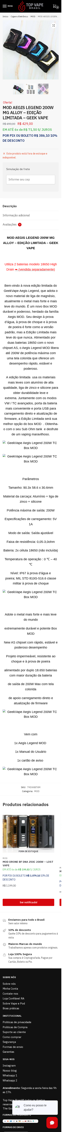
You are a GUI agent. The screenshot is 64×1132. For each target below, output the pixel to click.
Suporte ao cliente (14, 1032)
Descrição (10, 206)
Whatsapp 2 (10, 1080)
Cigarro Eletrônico (19, 16)
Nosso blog (10, 1070)
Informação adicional (16, 215)
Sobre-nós (9, 983)
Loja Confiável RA (13, 998)
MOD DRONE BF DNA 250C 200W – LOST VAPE (28, 863)
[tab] (31, 206)
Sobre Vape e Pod (14, 1003)
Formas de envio (13, 1047)
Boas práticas (11, 1008)
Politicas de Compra (15, 1027)
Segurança (9, 1042)
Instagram (9, 1065)
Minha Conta (10, 988)
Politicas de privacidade (17, 1022)
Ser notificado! (28, 902)
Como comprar (12, 1037)
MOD (33, 16)
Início (5, 16)
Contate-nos (10, 993)
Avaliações (11, 224)
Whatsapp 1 (10, 1075)
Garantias (8, 1051)
